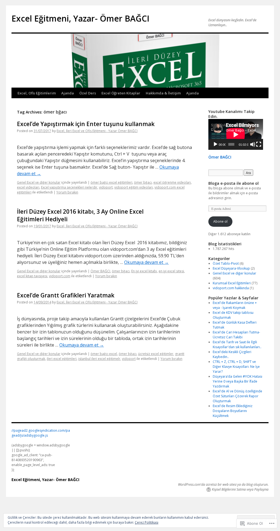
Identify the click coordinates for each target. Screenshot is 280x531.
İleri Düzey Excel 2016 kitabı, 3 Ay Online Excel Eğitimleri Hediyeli (80, 215)
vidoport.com (59, 276)
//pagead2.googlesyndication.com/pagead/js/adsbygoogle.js (40, 433)
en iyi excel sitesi (171, 271)
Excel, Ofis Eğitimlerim (37, 93)
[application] (235, 134)
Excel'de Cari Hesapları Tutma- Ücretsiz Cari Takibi (236, 334)
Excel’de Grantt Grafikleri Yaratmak (65, 295)
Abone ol (220, 221)
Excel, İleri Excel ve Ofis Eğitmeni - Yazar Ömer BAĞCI (97, 131)
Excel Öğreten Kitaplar (120, 93)
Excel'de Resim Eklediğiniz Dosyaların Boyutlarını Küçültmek (232, 411)
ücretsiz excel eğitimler (155, 353)
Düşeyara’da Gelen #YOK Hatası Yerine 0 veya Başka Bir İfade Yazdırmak (237, 381)
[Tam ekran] (258, 144)
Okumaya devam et (146, 262)
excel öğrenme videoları (172, 182)
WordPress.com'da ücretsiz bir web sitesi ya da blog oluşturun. (223, 484)
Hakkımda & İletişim (163, 93)
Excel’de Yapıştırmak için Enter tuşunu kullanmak (85, 124)
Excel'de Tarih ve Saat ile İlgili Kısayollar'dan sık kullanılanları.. (237, 344)
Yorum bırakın (67, 192)
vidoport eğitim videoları (133, 187)
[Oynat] (215, 144)
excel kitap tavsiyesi (32, 276)
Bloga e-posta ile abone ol (233, 183)
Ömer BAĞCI (100, 271)
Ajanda (67, 93)
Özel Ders (87, 93)
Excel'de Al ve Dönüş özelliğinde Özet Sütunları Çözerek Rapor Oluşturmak (237, 396)
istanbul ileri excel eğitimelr (99, 358)
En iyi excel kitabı (144, 271)
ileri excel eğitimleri (62, 358)
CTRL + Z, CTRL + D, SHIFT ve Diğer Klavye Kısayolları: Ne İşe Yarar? (236, 366)
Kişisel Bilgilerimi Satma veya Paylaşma (240, 489)
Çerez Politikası (146, 522)
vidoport (106, 187)
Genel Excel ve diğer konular (38, 182)
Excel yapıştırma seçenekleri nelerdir (69, 187)
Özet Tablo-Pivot (226, 263)
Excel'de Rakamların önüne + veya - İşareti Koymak (235, 305)
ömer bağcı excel (104, 353)
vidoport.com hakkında (231, 288)
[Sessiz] (252, 144)
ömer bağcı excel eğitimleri (111, 182)
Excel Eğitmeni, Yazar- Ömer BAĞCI (80, 18)
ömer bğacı (143, 182)
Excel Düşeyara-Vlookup (231, 268)
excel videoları (28, 187)
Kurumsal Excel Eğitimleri (232, 283)
